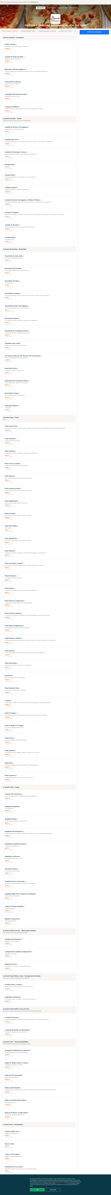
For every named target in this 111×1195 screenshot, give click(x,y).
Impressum (73, 8)
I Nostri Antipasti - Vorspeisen (10, 31)
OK (37, 1189)
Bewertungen (51, 8)
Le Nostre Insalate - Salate (28, 31)
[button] (75, 31)
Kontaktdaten (63, 8)
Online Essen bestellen (94, 32)
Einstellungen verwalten (61, 1183)
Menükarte (41, 8)
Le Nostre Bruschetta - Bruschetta (47, 31)
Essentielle (53, 1189)
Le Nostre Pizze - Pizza (65, 31)
